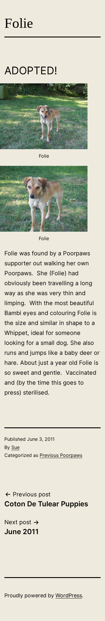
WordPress (68, 595)
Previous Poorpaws (61, 455)
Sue (15, 447)
